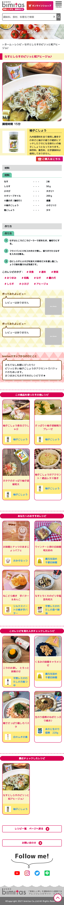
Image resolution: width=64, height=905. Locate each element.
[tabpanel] (32, 144)
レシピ (18, 44)
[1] (59, 17)
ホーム (8, 44)
